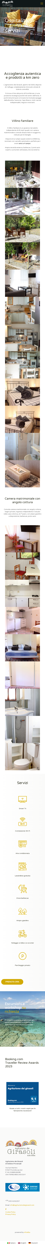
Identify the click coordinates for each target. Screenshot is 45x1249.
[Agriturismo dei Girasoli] (7, 4)
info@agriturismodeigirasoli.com (22, 1205)
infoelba (27, 1232)
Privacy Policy (10, 1214)
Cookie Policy (10, 1212)
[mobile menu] (42, 4)
